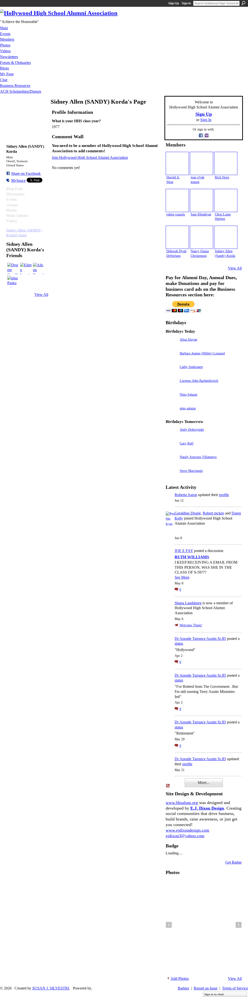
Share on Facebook (26, 173)
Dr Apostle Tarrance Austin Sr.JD (200, 639)
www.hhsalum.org (182, 802)
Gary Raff (187, 443)
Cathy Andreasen (191, 367)
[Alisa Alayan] (171, 346)
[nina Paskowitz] (13, 281)
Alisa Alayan (188, 339)
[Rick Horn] (225, 163)
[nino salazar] (171, 415)
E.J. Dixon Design (207, 808)
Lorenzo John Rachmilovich (199, 381)
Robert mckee (213, 513)
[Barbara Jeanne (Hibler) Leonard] (171, 360)
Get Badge (233, 862)
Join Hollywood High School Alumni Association (90, 157)
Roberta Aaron (186, 495)
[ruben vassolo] (177, 200)
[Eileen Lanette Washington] (26, 268)
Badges (183, 988)
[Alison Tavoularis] (39, 268)
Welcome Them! (190, 625)
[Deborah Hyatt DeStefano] (177, 237)
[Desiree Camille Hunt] (13, 268)
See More (182, 577)
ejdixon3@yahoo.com (185, 835)
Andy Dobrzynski (192, 429)
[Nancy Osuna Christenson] (201, 237)
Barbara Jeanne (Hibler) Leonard (202, 353)
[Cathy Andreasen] (171, 374)
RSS (168, 786)
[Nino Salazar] (171, 401)
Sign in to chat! (214, 994)
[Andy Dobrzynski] (171, 436)
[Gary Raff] (171, 450)
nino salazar (188, 408)
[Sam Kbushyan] (201, 200)
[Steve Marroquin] (171, 477)
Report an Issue (205, 988)
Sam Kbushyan (201, 214)
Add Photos (179, 978)
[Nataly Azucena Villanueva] (171, 464)
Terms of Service (235, 988)
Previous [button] (169, 925)
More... (203, 783)
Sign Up (173, 3)
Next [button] (238, 925)
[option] (204, 924)
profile (224, 495)
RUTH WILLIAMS (192, 557)
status (179, 643)
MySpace (18, 180)
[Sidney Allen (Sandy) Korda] (225, 237)
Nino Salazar (188, 394)
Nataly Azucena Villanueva (198, 457)
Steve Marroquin (191, 471)
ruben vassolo (175, 214)
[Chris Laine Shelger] (225, 200)
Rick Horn (222, 177)
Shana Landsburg (188, 603)
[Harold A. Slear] (177, 163)
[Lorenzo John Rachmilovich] (171, 387)
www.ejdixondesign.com (187, 830)
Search (243, 3)
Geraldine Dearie (188, 513)
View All (41, 294)
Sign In (186, 3)
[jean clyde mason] (201, 163)
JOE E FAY (184, 551)
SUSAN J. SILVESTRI (50, 988)
